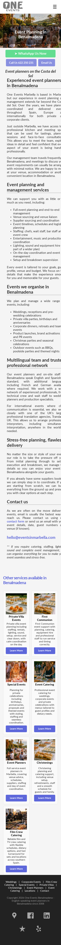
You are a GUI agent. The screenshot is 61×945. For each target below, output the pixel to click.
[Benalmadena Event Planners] (13, 7)
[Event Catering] (44, 671)
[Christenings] (44, 749)
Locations (30, 891)
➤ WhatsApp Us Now (30, 53)
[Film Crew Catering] (16, 819)
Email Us (46, 62)
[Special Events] (16, 671)
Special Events (27, 885)
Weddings (11, 882)
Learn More (16, 650)
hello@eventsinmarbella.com (31, 538)
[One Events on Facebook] (30, 921)
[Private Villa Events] (16, 603)
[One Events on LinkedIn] (47, 921)
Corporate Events (31, 882)
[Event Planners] (16, 749)
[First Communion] (44, 603)
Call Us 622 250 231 (21, 62)
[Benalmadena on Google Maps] (14, 921)
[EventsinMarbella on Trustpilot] (22, 934)
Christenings (15, 888)
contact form (15, 521)
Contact (44, 891)
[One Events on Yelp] (38, 934)
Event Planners (35, 888)
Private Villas (47, 885)
